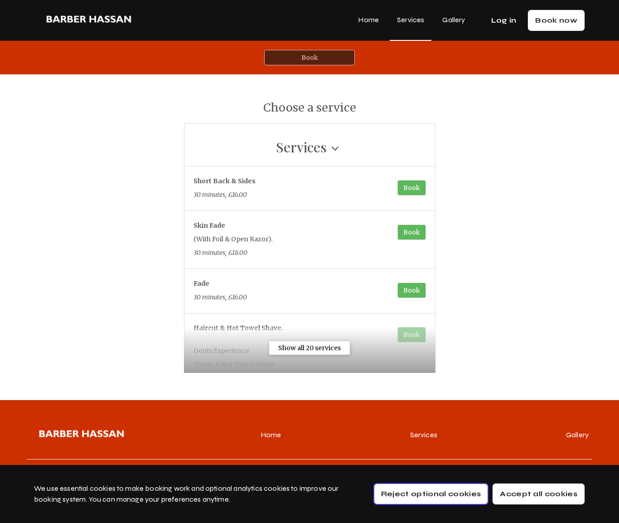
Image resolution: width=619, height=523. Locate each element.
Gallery (453, 19)
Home (368, 19)
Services (410, 19)
